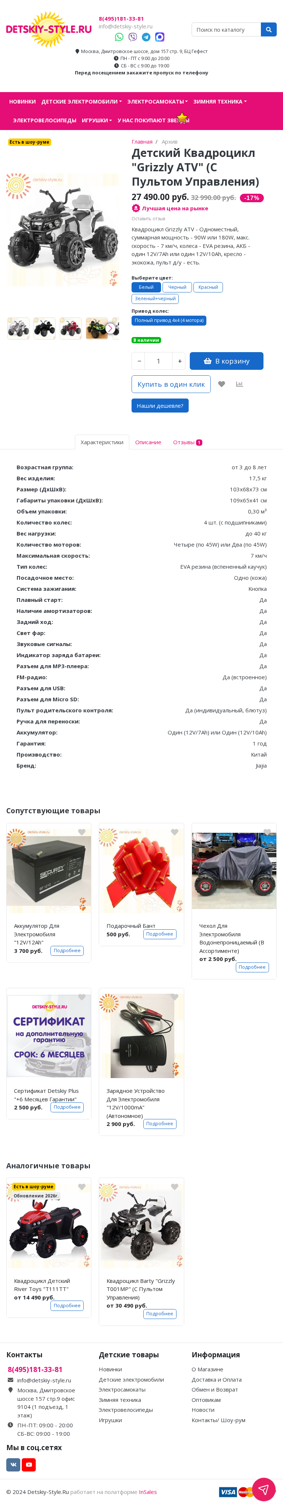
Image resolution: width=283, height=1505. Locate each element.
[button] (110, 328)
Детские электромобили (79, 101)
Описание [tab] (148, 442)
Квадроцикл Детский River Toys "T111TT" (42, 1285)
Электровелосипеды (44, 120)
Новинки (22, 101)
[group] (18, 329)
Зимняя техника (217, 101)
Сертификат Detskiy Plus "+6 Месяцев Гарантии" (46, 1095)
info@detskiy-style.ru (126, 26)
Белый (146, 287)
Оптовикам (206, 1399)
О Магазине (207, 1369)
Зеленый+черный (155, 298)
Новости (203, 1409)
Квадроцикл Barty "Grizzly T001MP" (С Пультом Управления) (140, 1289)
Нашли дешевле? (160, 405)
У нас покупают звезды (153, 120)
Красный (208, 287)
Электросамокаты (155, 101)
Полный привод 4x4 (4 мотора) (169, 320)
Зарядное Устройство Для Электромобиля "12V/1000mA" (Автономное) (135, 1103)
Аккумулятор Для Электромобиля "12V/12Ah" (36, 934)
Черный (177, 287)
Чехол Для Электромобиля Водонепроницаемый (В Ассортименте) (231, 938)
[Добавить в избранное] (221, 384)
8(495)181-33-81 (121, 18)
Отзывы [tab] (186, 442)
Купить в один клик (171, 384)
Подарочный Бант (131, 925)
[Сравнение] (240, 384)
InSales (148, 1491)
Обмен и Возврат (215, 1389)
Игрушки (95, 120)
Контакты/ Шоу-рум (218, 1420)
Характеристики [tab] (102, 442)
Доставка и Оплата (217, 1379)
